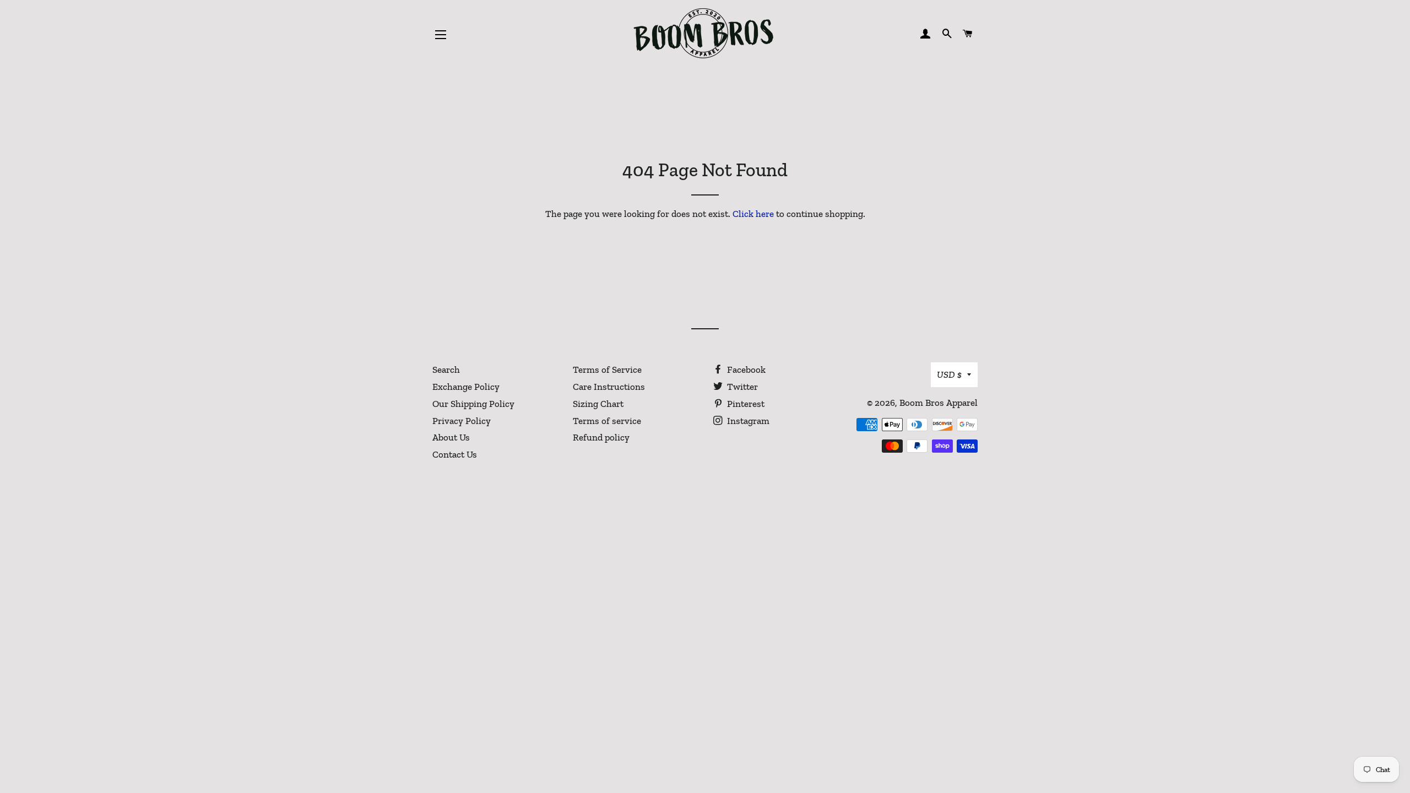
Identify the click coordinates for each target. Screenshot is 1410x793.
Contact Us (454, 454)
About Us (451, 437)
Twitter (741, 386)
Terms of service (607, 420)
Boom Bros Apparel (938, 402)
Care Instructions (609, 386)
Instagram (747, 420)
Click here (753, 213)
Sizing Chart (598, 403)
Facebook (745, 369)
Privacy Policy (461, 420)
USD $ (949, 374)
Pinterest (744, 403)
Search (446, 369)
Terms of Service (607, 369)
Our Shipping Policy (473, 403)
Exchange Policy (466, 386)
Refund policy (601, 437)
